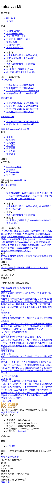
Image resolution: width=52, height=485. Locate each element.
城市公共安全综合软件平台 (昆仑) (22, 206)
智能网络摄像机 (13, 193)
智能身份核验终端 (30, 193)
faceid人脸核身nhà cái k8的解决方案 (33, 234)
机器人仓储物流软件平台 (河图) (21, 215)
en (25, 180)
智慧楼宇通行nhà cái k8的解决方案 (22, 242)
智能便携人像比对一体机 (25, 196)
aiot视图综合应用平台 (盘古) (19, 220)
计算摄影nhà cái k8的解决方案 (26, 231)
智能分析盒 (42, 196)
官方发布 (10, 288)
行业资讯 (27, 288)
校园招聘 (10, 446)
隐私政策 (14, 412)
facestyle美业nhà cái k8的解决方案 (16, 236)
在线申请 (22, 431)
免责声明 (5, 412)
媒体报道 (18, 288)
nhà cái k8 (18, 180)
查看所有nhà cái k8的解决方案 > (16, 129)
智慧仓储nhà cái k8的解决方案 (24, 248)
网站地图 (5, 482)
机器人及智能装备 (26, 198)
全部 (3, 288)
